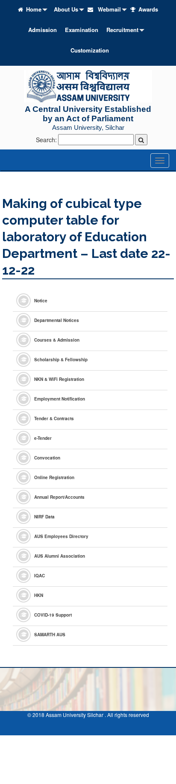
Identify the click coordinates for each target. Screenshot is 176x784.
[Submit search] (141, 139)
